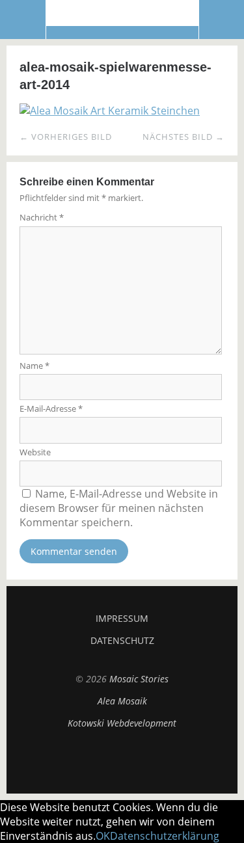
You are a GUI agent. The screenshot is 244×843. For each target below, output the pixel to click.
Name (34, 365)
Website (35, 452)
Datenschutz (122, 640)
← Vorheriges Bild (66, 136)
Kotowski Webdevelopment (122, 723)
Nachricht (42, 217)
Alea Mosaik (122, 701)
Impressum (122, 618)
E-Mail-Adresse (51, 408)
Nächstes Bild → (183, 136)
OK (103, 836)
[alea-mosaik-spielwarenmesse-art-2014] (110, 110)
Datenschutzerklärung (164, 836)
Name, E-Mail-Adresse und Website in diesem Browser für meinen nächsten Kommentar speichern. (119, 508)
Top (122, 761)
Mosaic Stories (122, 18)
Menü (23, 19)
